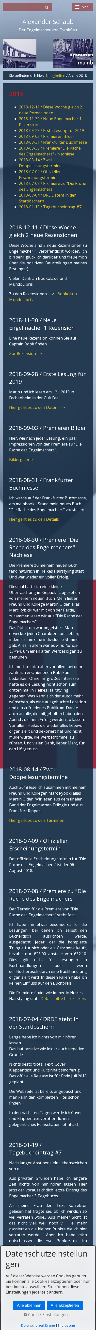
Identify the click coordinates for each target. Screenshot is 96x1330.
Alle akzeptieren (65, 1305)
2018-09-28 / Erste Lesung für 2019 (51, 130)
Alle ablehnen (29, 1305)
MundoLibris (21, 299)
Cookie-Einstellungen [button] (47, 1314)
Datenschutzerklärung (38, 1325)
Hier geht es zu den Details (34, 519)
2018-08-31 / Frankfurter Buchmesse (53, 142)
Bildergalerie (21, 459)
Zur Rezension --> (25, 353)
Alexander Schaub (48, 21)
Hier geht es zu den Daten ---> (37, 407)
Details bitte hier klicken (63, 998)
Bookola (65, 293)
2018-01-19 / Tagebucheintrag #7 (50, 207)
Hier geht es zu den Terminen (36, 820)
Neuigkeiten (55, 75)
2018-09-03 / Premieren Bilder (46, 136)
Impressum (66, 1325)
